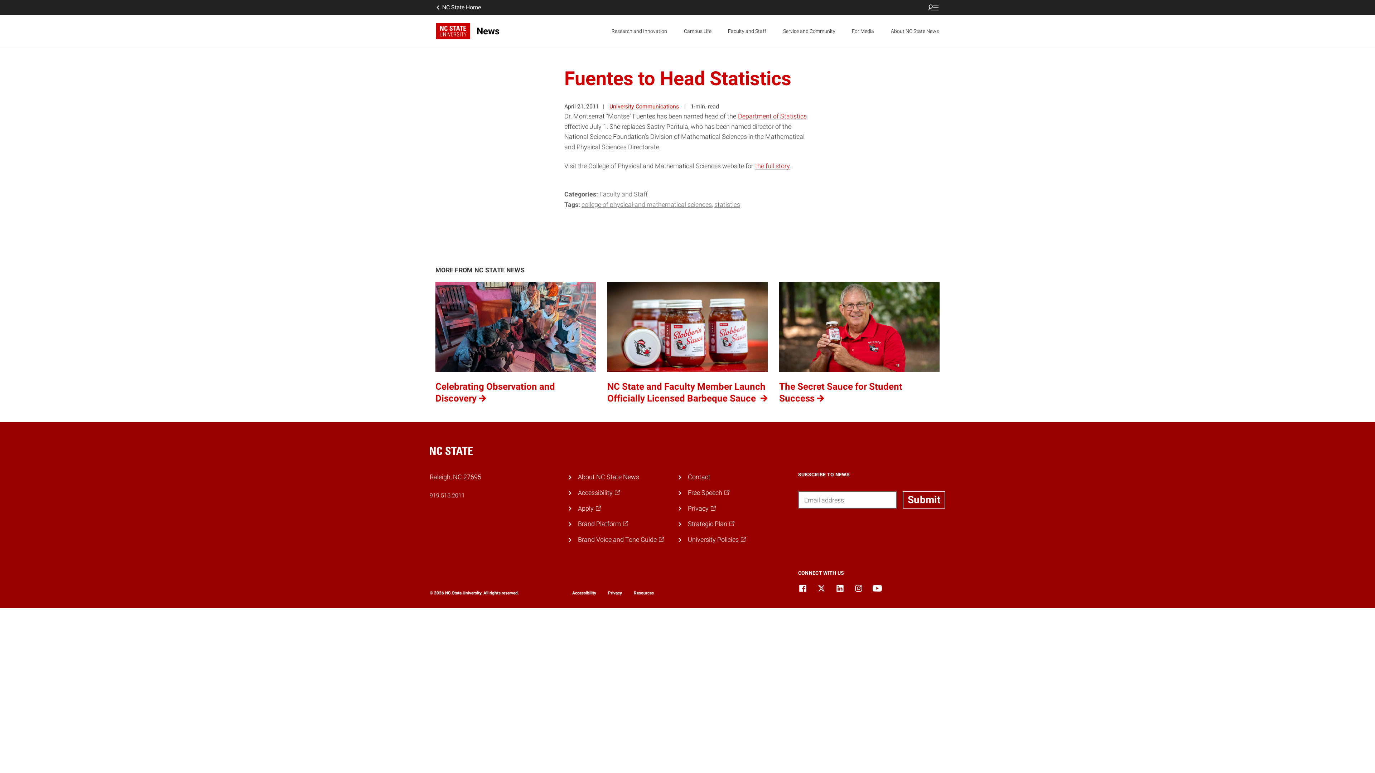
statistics (727, 204)
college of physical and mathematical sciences (647, 204)
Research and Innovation (639, 31)
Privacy (615, 592)
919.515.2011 (447, 495)
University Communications (644, 106)
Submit (924, 500)
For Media (863, 31)
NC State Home (461, 7)
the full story (772, 166)
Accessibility (584, 592)
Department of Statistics (772, 116)
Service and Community (809, 31)
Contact (699, 477)
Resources (644, 592)
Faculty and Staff (747, 31)
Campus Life (697, 31)
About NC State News (915, 31)
